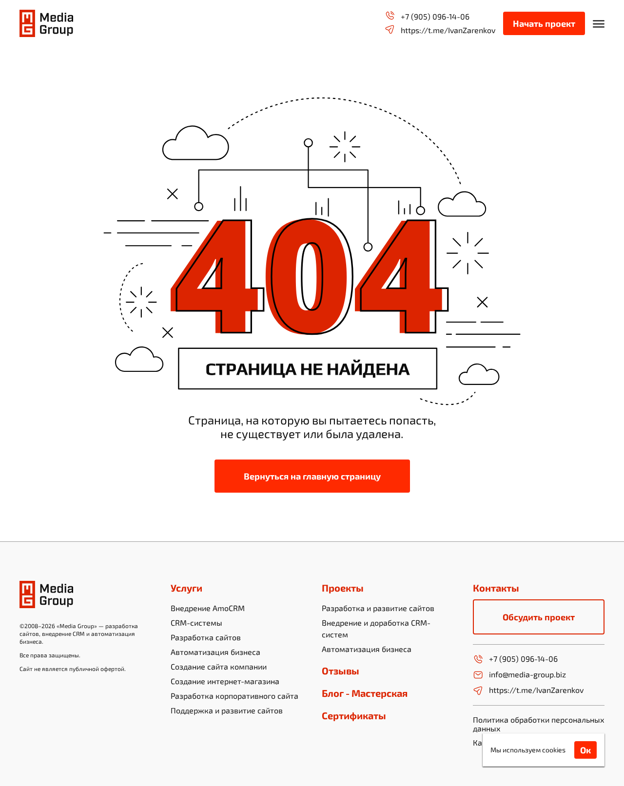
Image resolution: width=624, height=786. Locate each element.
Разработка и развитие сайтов (378, 608)
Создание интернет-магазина (225, 681)
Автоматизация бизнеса (215, 651)
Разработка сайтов (206, 637)
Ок (585, 750)
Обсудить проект (539, 617)
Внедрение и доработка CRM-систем (376, 628)
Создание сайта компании (219, 666)
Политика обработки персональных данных (538, 723)
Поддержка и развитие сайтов (227, 710)
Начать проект (544, 23)
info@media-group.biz (527, 674)
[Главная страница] (46, 23)
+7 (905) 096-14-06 (435, 16)
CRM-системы (196, 622)
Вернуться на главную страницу (312, 476)
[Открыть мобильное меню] (598, 23)
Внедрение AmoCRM (208, 608)
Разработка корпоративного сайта (234, 695)
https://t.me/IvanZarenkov (448, 30)
